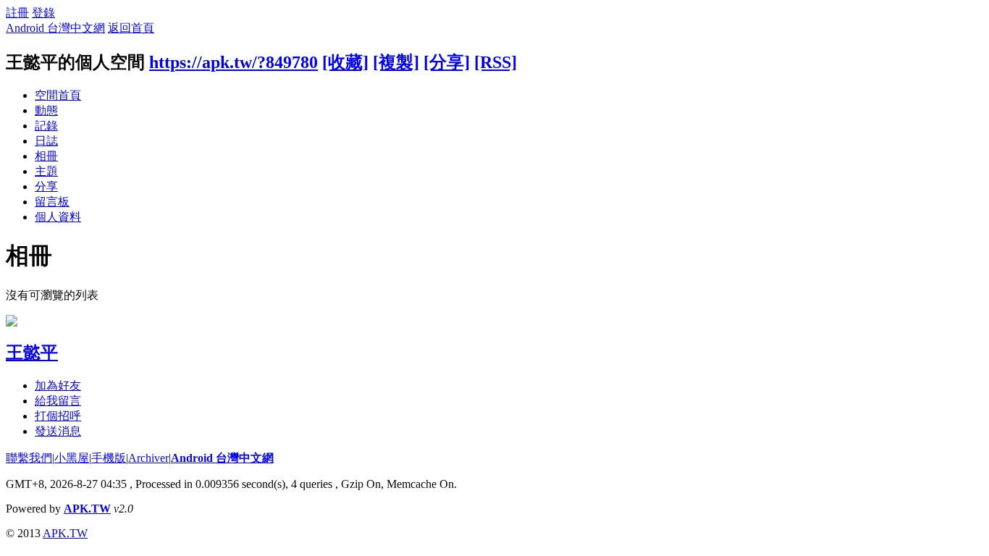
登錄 (43, 13)
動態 (46, 110)
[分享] (447, 62)
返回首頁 (131, 28)
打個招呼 (58, 416)
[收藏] (345, 62)
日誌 (46, 141)
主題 (46, 171)
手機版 (108, 458)
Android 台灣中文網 (55, 28)
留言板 (52, 201)
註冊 (17, 13)
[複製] (396, 62)
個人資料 (58, 217)
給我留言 (58, 401)
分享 (46, 186)
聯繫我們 (29, 458)
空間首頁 (58, 95)
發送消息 (58, 431)
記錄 (46, 125)
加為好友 (58, 385)
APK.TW (87, 508)
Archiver (148, 458)
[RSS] (495, 62)
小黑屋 (71, 458)
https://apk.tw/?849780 (233, 62)
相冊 (46, 156)
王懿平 (32, 352)
